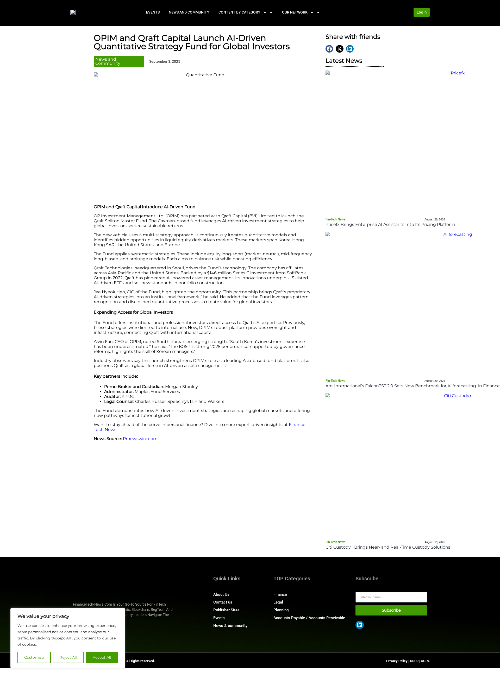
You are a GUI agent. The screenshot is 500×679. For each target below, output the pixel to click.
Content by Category (239, 12)
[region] (67, 638)
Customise (34, 657)
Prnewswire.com (140, 438)
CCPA (425, 661)
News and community (189, 12)
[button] (329, 49)
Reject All (68, 657)
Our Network (295, 12)
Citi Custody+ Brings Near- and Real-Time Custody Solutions (388, 547)
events (153, 12)
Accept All (102, 657)
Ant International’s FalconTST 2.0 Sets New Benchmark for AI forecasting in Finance (413, 385)
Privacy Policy (397, 661)
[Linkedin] (359, 625)
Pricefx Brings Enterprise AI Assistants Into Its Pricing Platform (390, 224)
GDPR (414, 661)
